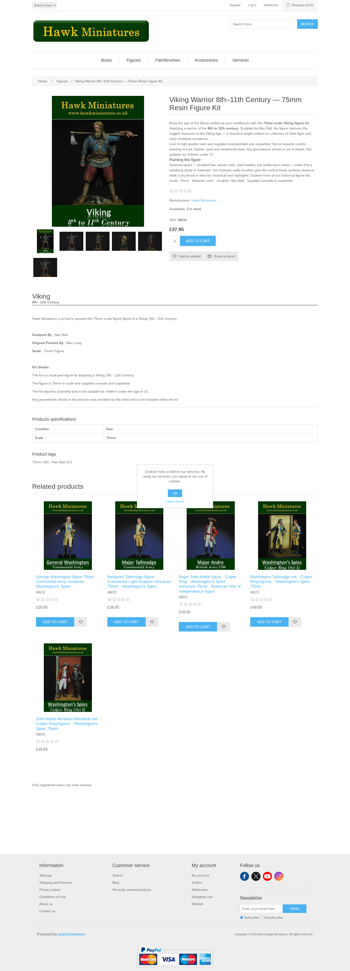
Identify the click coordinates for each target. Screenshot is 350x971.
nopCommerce (71, 934)
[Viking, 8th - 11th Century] (45, 241)
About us (46, 904)
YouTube (267, 876)
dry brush (188, 175)
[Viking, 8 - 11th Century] (71, 241)
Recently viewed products (131, 890)
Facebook (244, 876)
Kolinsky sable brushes (236, 170)
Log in (252, 5)
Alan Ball (58, 462)
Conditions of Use (52, 897)
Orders (197, 882)
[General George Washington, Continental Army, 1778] (68, 535)
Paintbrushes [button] (167, 60)
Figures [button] (133, 60)
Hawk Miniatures (203, 200)
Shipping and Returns (55, 882)
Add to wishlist (189, 256)
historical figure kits (295, 175)
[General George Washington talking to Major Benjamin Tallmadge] (282, 535)
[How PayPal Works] (175, 969)
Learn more (175, 501)
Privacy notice (49, 890)
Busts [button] (106, 60)
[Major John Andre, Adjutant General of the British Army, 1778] (210, 535)
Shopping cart (202, 897)
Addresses (200, 890)
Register (235, 5)
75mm (37, 462)
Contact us (47, 911)
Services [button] (240, 60)
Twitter (255, 876)
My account (200, 875)
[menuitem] (106, 60)
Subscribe (251, 918)
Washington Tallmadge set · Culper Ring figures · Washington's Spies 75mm (281, 582)
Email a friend (224, 256)
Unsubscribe (273, 918)
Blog (115, 882)
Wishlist (197, 904)
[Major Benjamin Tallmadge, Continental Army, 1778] (139, 535)
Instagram (278, 876)
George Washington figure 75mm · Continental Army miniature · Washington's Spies (66, 582)
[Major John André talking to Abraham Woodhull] (68, 677)
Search (307, 24)
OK (175, 493)
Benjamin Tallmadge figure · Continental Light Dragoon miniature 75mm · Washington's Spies (139, 582)
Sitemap (45, 875)
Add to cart (198, 241)
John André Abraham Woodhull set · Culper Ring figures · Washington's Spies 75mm (68, 724)
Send (294, 909)
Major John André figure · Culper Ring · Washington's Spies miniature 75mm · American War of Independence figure (210, 584)
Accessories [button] (206, 60)
